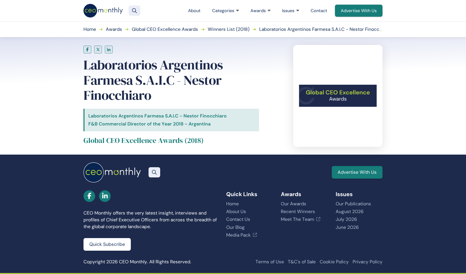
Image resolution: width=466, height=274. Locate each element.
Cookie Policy (334, 262)
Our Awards (293, 204)
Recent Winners (298, 211)
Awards (258, 11)
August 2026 (350, 211)
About (194, 11)
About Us (236, 211)
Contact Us (238, 219)
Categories (223, 11)
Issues (288, 11)
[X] (98, 49)
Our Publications (353, 204)
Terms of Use (270, 262)
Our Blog (235, 227)
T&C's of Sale (302, 262)
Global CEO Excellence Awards (165, 29)
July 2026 (346, 219)
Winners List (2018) (229, 29)
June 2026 (347, 227)
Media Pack (238, 235)
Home (89, 29)
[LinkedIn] (109, 49)
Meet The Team (297, 219)
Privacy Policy (368, 262)
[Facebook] (87, 49)
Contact (319, 11)
